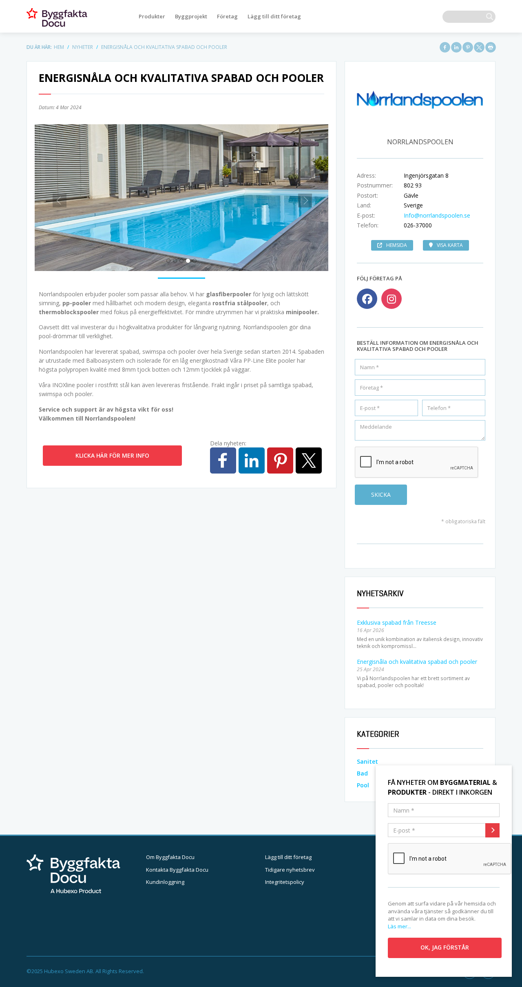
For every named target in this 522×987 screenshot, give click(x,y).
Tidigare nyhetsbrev (290, 869)
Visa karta (450, 245)
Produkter (152, 16)
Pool (363, 785)
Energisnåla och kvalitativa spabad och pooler (417, 661)
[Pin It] (467, 47)
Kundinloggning (165, 882)
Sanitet (367, 761)
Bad (362, 773)
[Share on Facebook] (445, 47)
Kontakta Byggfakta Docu (177, 869)
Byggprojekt (191, 16)
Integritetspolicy (284, 882)
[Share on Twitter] (479, 47)
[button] (57, 198)
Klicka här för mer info (112, 455)
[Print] (490, 47)
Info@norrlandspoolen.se (437, 215)
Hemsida (396, 245)
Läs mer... (399, 926)
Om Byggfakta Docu (170, 857)
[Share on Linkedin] (456, 47)
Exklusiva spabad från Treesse (396, 622)
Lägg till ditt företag (274, 16)
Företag (227, 16)
